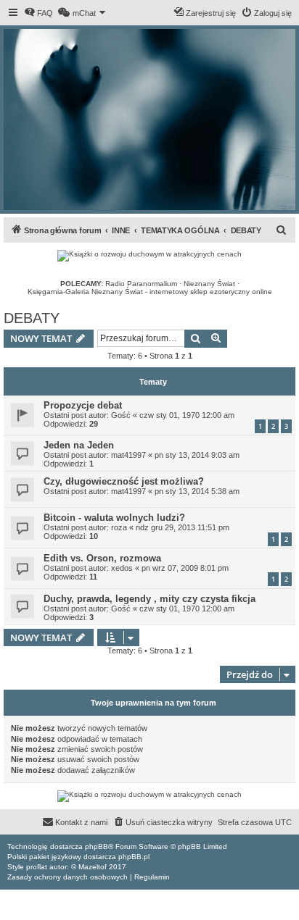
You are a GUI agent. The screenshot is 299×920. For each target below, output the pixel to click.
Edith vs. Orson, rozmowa (102, 558)
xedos (122, 568)
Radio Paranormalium (141, 284)
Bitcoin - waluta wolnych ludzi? (114, 517)
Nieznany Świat (209, 284)
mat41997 (128, 455)
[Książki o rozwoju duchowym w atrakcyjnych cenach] (149, 256)
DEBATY (32, 318)
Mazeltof (92, 867)
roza (119, 527)
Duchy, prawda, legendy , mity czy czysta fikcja (149, 598)
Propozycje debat (83, 405)
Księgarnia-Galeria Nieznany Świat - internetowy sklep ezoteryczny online (150, 292)
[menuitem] (38, 13)
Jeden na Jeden (79, 445)
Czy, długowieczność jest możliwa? (124, 481)
